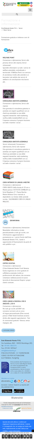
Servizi (20, 28)
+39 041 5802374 (10, 346)
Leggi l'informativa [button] (14, 431)
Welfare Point (8, 58)
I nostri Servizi (7, 30)
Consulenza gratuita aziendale (15, 101)
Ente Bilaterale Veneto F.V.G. (9, 28)
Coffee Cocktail (9, 263)
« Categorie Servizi (8, 330)
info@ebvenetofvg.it (8, 350)
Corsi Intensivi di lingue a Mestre (16, 182)
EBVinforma (14, 221)
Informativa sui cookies (7, 378)
